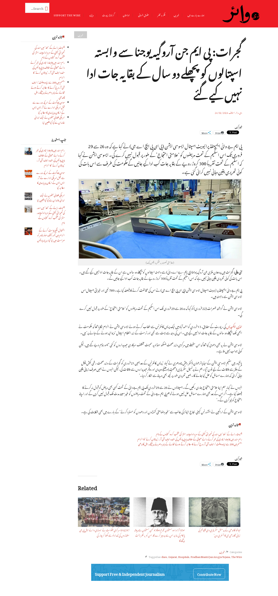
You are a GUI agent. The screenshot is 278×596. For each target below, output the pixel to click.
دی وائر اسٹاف (235, 112)
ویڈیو (91, 15)
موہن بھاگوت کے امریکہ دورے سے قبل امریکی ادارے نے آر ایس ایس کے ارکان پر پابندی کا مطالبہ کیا (49, 107)
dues (164, 556)
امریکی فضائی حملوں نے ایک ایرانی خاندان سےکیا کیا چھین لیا (49, 119)
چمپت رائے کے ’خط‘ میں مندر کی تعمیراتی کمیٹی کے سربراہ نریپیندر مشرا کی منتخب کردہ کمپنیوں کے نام (48, 52)
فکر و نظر (161, 15)
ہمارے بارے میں (196, 15)
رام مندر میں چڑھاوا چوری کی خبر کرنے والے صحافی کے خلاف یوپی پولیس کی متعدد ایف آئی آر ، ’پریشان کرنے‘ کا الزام (47, 69)
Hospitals (183, 556)
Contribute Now (209, 574)
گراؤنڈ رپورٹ (108, 15)
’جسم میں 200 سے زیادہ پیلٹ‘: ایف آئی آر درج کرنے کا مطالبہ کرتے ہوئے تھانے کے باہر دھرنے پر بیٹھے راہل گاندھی (48, 89)
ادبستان (126, 15)
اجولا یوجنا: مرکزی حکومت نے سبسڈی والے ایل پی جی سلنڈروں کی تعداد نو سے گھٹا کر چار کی (104, 532)
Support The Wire (67, 15)
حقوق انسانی (143, 15)
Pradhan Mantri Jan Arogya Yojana (210, 556)
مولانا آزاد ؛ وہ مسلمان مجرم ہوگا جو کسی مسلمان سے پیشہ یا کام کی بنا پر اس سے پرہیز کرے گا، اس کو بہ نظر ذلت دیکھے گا (159, 534)
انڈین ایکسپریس (234, 326)
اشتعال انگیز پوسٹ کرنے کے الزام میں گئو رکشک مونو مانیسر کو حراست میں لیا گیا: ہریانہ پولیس (51, 235)
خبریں (176, 15)
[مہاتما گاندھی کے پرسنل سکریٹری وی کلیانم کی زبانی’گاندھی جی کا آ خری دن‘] (214, 512)
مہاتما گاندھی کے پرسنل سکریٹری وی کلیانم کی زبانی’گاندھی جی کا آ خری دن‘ (219, 532)
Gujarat (172, 556)
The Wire (236, 556)
